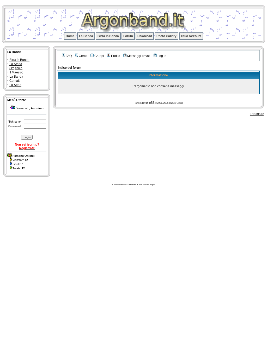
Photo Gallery (166, 36)
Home (70, 36)
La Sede (15, 85)
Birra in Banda (108, 36)
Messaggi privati (138, 56)
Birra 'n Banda (19, 60)
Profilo (115, 56)
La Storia (15, 64)
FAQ (69, 56)
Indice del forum (70, 68)
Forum (128, 36)
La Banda (86, 36)
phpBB (150, 103)
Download (144, 36)
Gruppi (99, 56)
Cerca (83, 56)
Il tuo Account (191, 36)
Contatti (14, 81)
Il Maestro (16, 72)
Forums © (257, 114)
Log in (161, 56)
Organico (15, 68)
